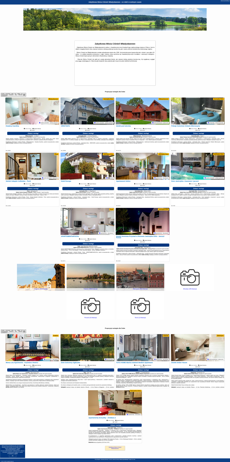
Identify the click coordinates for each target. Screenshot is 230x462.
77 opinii (93, 192)
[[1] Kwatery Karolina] (32, 111)
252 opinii (208, 192)
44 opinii (149, 192)
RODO (16, 453)
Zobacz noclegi (33, 133)
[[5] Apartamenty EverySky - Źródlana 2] (115, 402)
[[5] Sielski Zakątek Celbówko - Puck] (32, 166)
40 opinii (209, 137)
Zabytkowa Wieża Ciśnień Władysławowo (115, 448)
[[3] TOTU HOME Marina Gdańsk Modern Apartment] (142, 347)
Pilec (111, 335)
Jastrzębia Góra (108, 99)
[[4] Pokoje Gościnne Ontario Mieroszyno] (198, 111)
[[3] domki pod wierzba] (142, 111)
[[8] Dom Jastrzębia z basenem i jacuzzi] (198, 166)
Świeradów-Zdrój (135, 390)
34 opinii (96, 373)
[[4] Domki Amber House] (198, 347)
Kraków (55, 335)
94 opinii (39, 137)
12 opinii (149, 137)
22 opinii (126, 429)
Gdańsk (166, 335)
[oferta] (39, 122)
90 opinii (162, 248)
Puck (56, 154)
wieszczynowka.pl (225, 0)
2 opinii (92, 137)
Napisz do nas (132, 459)
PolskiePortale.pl (10, 461)
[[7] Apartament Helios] (142, 166)
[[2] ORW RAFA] (87, 111)
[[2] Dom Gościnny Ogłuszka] (87, 347)
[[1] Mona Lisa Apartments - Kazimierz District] (32, 347)
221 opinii (156, 373)
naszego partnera (27, 143)
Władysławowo (53, 99)
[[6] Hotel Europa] (87, 166)
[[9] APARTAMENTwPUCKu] (87, 221)
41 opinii (205, 373)
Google (4, 447)
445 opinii (45, 373)
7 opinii (42, 192)
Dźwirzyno (220, 335)
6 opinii (95, 247)
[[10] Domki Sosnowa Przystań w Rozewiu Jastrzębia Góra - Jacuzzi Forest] (142, 221)
